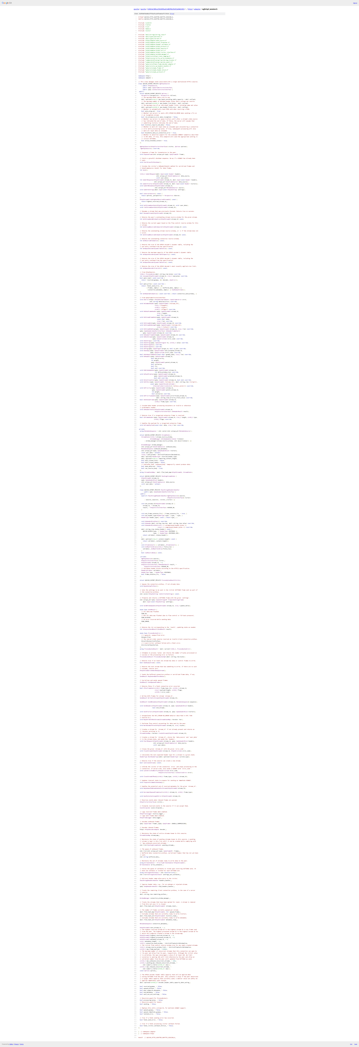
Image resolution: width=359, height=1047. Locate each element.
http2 (190, 9)
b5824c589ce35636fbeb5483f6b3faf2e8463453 (166, 9)
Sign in (355, 3)
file (172, 13)
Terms (22, 1044)
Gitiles (11, 1044)
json (355, 1044)
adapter (197, 9)
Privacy (16, 1044)
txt (351, 1044)
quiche (136, 9)
